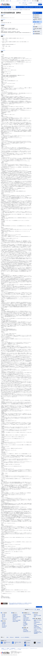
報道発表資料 (4, 623)
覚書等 (35, 616)
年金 (2, 617)
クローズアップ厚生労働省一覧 (25, 637)
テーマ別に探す (4, 612)
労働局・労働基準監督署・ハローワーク (27, 620)
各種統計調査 (25, 629)
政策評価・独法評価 (37, 31)
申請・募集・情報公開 (37, 618)
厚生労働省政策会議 (37, 33)
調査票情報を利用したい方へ (27, 631)
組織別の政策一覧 (15, 615)
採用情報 (24, 625)
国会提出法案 (35, 614)
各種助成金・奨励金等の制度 (37, 19)
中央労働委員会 (25, 623)
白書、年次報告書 (25, 630)
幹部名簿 (24, 615)
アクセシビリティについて (33, 648)
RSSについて (11, 649)
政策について (36, 12)
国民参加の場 (38, 609)
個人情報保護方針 (13, 648)
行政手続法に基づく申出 (37, 631)
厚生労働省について (26, 612)
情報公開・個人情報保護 (37, 627)
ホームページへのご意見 (17, 649)
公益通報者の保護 (36, 626)
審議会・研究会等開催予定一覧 (38, 24)
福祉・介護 (3, 615)
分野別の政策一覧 (15, 614)
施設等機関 (24, 622)
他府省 (7, 637)
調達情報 (35, 623)
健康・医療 (3, 614)
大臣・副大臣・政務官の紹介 (27, 614)
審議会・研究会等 (15, 617)
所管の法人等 (12, 637)
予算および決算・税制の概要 (37, 29)
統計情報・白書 (25, 627)
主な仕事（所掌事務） (26, 617)
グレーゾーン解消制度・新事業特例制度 (38, 625)
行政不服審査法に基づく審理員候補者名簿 (38, 633)
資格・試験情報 (25, 624)
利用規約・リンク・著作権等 (5, 648)
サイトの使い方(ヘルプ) (5, 649)
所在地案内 (24, 616)
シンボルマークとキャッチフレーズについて (23, 648)
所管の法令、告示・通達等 (37, 615)
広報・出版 (3, 624)
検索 (40, 4)
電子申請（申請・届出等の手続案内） (38, 620)
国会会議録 (35, 26)
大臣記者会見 (4, 622)
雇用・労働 (3, 616)
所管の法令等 (36, 612)
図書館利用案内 (17, 637)
